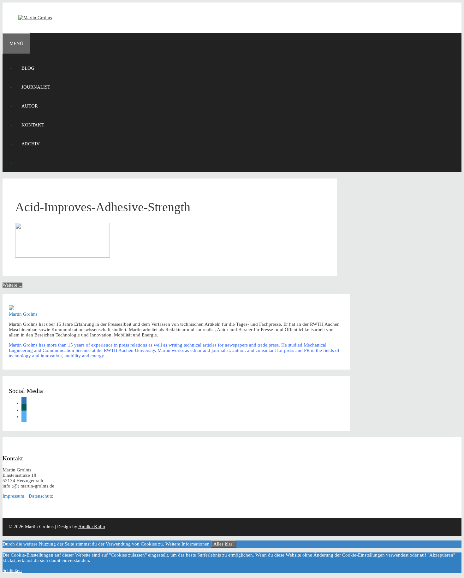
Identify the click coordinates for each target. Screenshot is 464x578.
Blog (27, 68)
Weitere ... (12, 285)
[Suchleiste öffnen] (21, 162)
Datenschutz (41, 496)
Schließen (12, 570)
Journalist (35, 87)
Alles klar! (223, 543)
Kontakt (32, 124)
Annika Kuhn (91, 526)
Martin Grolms (23, 314)
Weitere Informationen (187, 543)
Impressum (13, 496)
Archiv (30, 143)
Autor (29, 105)
